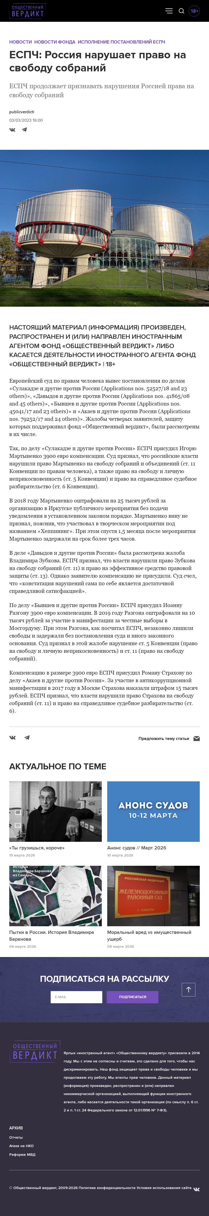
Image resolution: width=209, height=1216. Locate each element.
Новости (20, 42)
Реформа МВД (22, 1154)
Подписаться (132, 997)
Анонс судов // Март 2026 (136, 848)
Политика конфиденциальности (107, 1187)
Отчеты (16, 1137)
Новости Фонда (54, 42)
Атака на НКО (21, 1146)
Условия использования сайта (164, 1187)
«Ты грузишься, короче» (36, 848)
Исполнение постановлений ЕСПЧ (121, 42)
